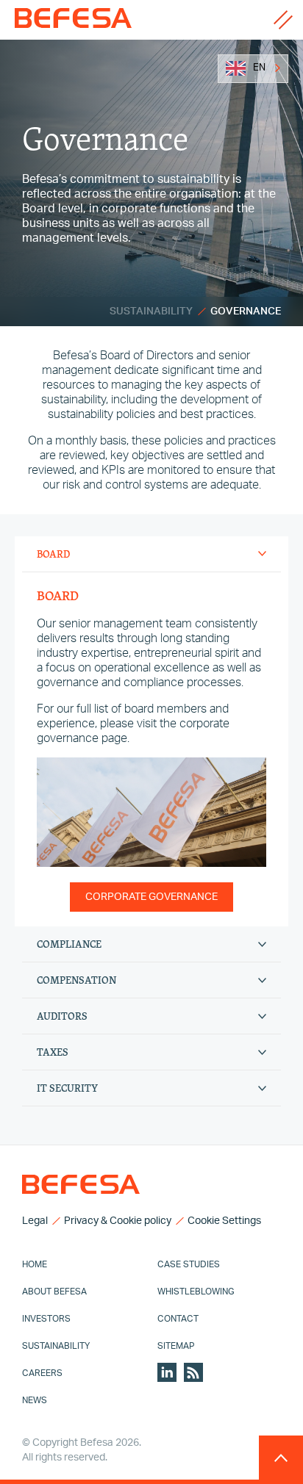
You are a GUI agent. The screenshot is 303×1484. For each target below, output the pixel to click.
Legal (35, 1221)
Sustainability (151, 311)
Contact (178, 1318)
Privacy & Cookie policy (117, 1221)
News (34, 1400)
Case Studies (188, 1264)
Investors (46, 1318)
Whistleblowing (196, 1291)
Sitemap (176, 1345)
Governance (245, 311)
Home (34, 1264)
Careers (42, 1373)
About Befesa (54, 1291)
